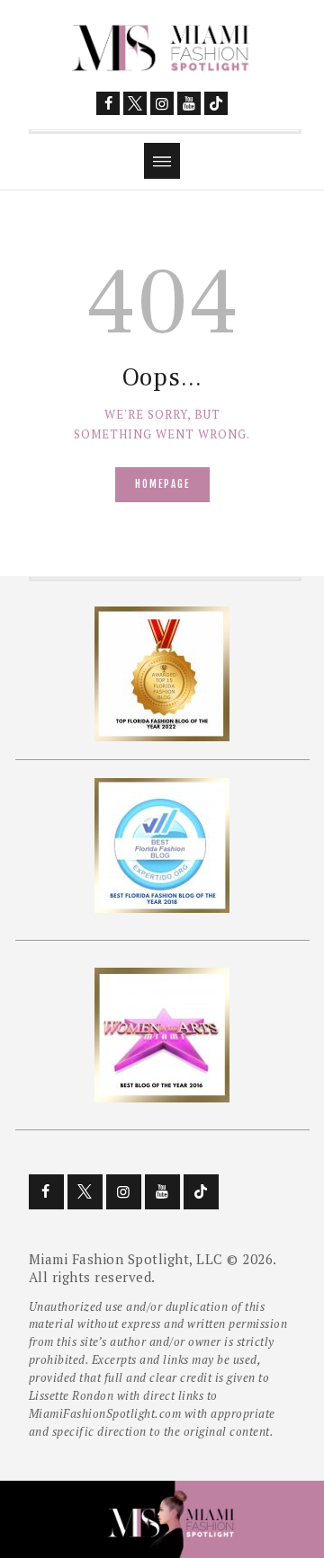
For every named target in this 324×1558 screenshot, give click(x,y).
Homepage (162, 484)
